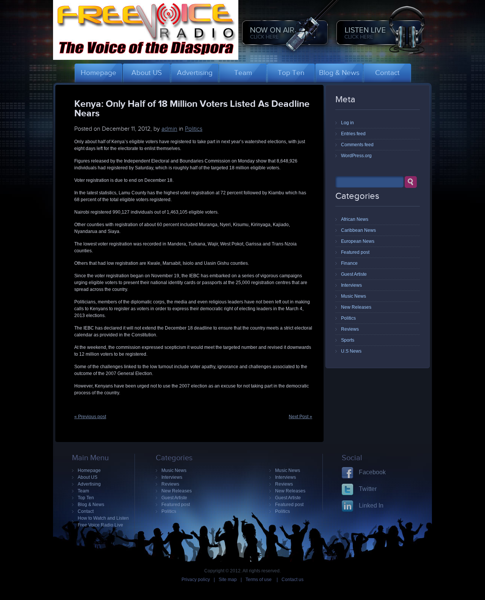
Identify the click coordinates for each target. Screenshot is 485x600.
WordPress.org (356, 155)
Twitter (368, 489)
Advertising (89, 484)
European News (357, 241)
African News (354, 219)
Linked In (371, 505)
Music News (353, 296)
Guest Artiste (354, 274)
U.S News (351, 351)
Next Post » (300, 416)
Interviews (351, 285)
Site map (228, 579)
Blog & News (91, 504)
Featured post (355, 252)
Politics (193, 128)
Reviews (350, 329)
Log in (347, 122)
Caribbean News (358, 230)
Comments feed (357, 144)
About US (87, 477)
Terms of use (259, 579)
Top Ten (86, 497)
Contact (86, 511)
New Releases (356, 307)
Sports (347, 340)
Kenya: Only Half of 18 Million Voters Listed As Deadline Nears (192, 108)
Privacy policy (195, 579)
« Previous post (90, 416)
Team (83, 491)
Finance (349, 263)
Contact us (293, 579)
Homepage (89, 470)
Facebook (372, 472)
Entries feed (353, 133)
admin (169, 128)
